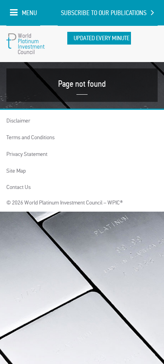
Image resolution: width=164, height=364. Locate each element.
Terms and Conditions (30, 137)
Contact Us (18, 187)
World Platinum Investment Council (25, 43)
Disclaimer (18, 120)
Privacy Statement (26, 154)
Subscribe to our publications (103, 13)
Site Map (16, 170)
